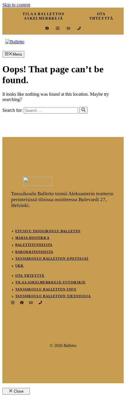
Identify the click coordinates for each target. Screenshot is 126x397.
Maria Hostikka (32, 237)
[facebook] (47, 28)
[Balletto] (14, 41)
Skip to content (16, 4)
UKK (19, 265)
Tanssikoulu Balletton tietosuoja (53, 296)
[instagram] (57, 28)
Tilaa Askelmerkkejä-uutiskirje (50, 282)
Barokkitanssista (34, 252)
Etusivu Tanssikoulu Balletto (48, 231)
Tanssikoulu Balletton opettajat (51, 258)
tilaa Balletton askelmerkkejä (43, 16)
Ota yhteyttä (29, 275)
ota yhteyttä (101, 16)
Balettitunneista (33, 245)
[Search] (83, 110)
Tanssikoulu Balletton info (45, 289)
